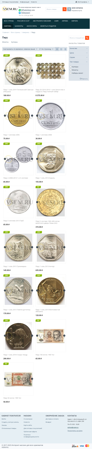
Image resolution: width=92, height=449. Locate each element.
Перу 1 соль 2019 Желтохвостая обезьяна (48, 311)
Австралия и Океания (42, 21)
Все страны (9, 21)
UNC (6, 55)
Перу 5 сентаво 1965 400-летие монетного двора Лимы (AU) (48, 222)
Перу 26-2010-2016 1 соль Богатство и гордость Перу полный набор (50, 91)
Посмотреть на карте (75, 431)
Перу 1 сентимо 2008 (44, 135)
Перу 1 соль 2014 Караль (45, 178)
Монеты (75, 70)
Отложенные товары (9, 428)
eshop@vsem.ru (73, 427)
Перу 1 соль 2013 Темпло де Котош (16, 310)
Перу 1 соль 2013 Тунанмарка (14, 266)
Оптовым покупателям (10, 2)
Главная (5, 32)
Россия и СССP (23, 21)
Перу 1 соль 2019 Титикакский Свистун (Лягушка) (18, 91)
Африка (65, 21)
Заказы (4, 425)
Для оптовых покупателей (33, 428)
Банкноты (19, 26)
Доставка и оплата (52, 419)
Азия (56, 21)
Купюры (75, 67)
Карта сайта (28, 425)
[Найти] (65, 9)
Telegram (25, 13)
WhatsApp (26, 10)
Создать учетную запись (10, 422)
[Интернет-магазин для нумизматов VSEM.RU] (9, 9)
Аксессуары (32, 26)
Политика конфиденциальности (31, 436)
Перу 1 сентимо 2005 (11, 135)
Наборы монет (77, 73)
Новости (34, 2)
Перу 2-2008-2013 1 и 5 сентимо (15, 178)
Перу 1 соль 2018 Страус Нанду (15, 355)
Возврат (48, 422)
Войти (4, 419)
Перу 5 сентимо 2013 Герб (13, 221)
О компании (28, 419)
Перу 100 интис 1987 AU (45, 355)
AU (38, 187)
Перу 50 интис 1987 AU (12, 398)
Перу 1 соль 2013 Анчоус (45, 266)
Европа (75, 21)
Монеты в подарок (48, 26)
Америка (7, 26)
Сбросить (84, 79)
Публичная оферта (30, 432)
